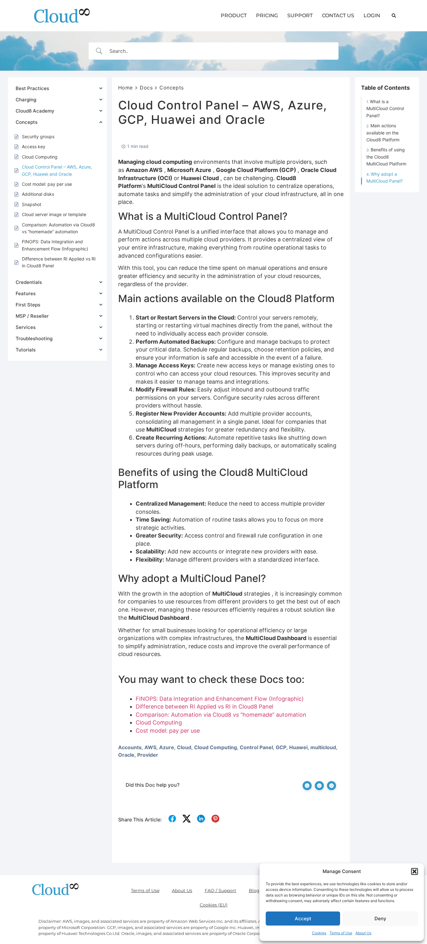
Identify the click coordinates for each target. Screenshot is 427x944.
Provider (147, 755)
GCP (281, 747)
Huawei (298, 747)
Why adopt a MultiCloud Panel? (384, 177)
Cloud (184, 747)
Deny (380, 918)
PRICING (267, 15)
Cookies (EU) (214, 905)
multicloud (323, 747)
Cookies (319, 933)
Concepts (171, 87)
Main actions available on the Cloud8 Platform (382, 132)
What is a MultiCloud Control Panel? (385, 108)
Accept (303, 918)
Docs (146, 87)
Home (125, 87)
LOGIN (372, 15)
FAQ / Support (220, 890)
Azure (166, 747)
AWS (150, 747)
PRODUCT (234, 15)
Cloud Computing (215, 747)
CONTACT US (338, 15)
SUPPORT (300, 15)
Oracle (126, 755)
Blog (254, 890)
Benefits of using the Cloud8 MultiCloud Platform (386, 156)
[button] (414, 871)
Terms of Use (340, 933)
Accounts (130, 747)
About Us (363, 933)
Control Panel (256, 747)
